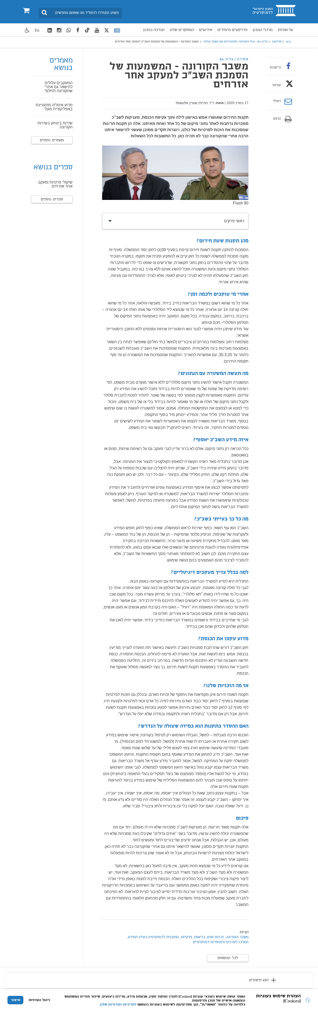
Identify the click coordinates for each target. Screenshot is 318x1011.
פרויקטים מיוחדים (232, 30)
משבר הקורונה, (236, 937)
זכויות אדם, (215, 937)
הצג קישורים (259, 980)
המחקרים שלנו (182, 30)
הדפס (277, 119)
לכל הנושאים (227, 958)
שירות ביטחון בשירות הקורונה (55, 125)
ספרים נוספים (52, 199)
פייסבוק (275, 68)
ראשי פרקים (234, 221)
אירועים (205, 30)
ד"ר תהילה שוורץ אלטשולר (194, 103)
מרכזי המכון (263, 30)
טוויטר (276, 85)
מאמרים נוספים (52, 140)
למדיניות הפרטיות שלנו (118, 1004)
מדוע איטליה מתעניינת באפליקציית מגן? (54, 107)
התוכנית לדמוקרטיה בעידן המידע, (153, 937)
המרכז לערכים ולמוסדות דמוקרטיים (220, 942)
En (37, 30)
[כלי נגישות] (27, 30)
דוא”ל (277, 101)
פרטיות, (186, 937)
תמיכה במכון (153, 30)
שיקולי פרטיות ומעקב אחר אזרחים (55, 184)
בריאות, (198, 937)
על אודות (285, 30)
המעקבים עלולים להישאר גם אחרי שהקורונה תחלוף (58, 87)
